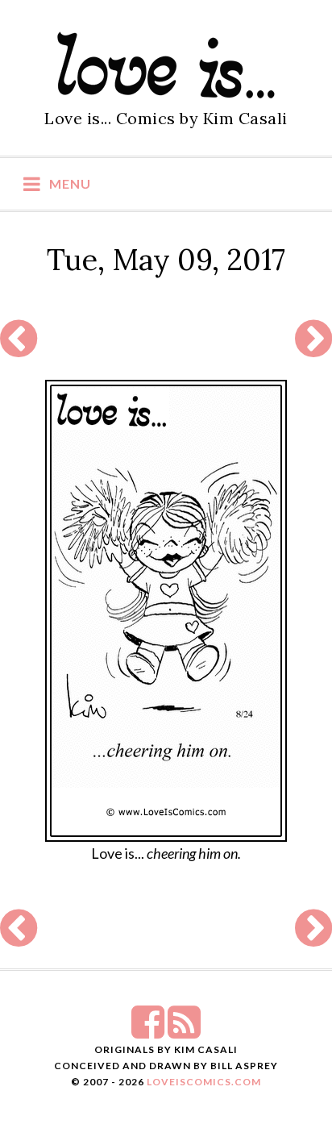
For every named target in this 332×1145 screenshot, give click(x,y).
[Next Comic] (313, 348)
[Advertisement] (164, 339)
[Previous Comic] (18, 348)
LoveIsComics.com (204, 1082)
